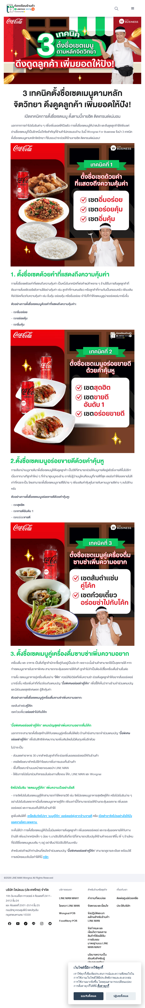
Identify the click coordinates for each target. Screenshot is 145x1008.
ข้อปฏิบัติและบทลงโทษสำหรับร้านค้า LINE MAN (98, 917)
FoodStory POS (68, 920)
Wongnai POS (67, 913)
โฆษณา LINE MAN (69, 905)
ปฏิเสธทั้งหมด (120, 995)
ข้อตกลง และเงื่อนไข (98, 905)
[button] (132, 8)
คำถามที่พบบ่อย (97, 898)
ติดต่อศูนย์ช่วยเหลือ (127, 898)
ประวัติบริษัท (123, 905)
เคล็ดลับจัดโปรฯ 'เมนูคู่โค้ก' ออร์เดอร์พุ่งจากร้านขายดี (59, 816)
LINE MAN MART (69, 898)
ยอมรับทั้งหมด (88, 995)
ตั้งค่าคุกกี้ (103, 986)
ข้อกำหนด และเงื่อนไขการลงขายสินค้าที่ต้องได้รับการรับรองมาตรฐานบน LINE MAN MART (98, 938)
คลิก (46, 857)
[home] (20, 8)
